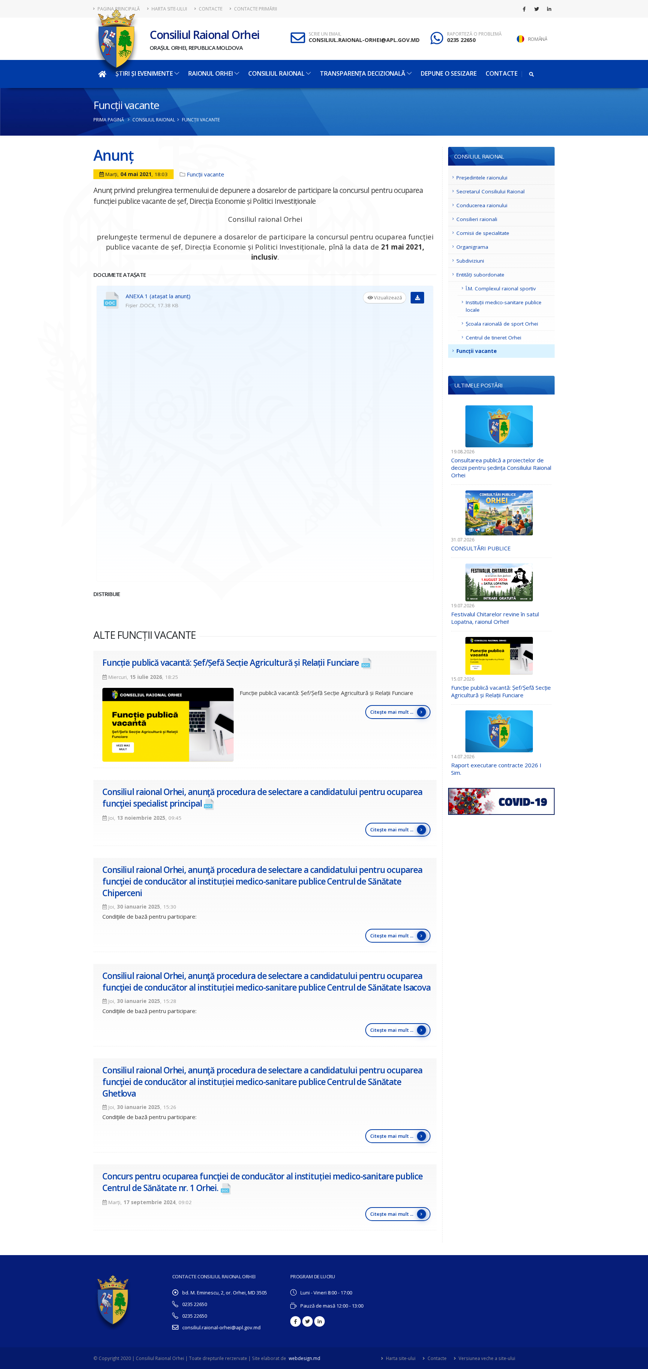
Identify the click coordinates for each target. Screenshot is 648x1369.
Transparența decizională (362, 73)
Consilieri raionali (476, 219)
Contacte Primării (255, 9)
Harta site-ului (168, 9)
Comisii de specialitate (482, 233)
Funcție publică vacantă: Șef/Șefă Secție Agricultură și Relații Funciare (230, 662)
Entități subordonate (480, 274)
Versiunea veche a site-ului (486, 1358)
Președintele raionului (481, 177)
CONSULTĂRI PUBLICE (481, 548)
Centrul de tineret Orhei (493, 337)
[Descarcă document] (417, 297)
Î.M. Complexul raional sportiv (501, 288)
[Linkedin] (549, 9)
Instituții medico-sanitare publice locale (504, 306)
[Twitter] (536, 9)
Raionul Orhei (210, 73)
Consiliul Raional (276, 73)
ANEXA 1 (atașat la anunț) (158, 296)
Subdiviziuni (470, 260)
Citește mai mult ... (391, 711)
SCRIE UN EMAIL (325, 34)
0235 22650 (461, 39)
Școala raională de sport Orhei (502, 323)
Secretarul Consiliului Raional (490, 191)
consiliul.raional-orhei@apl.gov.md (221, 1327)
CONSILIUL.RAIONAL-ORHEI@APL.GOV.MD (364, 39)
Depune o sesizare (448, 73)
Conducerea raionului (481, 205)
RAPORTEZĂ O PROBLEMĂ (474, 34)
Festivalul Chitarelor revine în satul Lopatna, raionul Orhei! (495, 617)
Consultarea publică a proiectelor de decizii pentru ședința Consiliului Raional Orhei (501, 467)
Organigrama (472, 247)
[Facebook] (524, 9)
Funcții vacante (126, 105)
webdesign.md (304, 1358)
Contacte (210, 9)
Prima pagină (108, 120)
